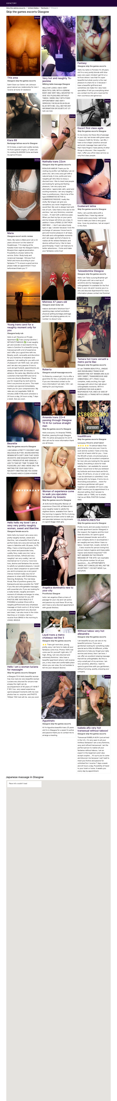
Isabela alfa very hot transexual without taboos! (93, 729)
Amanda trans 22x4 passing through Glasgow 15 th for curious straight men (57, 421)
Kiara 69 (12, 140)
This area (12, 77)
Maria (10, 233)
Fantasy (82, 63)
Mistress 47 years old (54, 301)
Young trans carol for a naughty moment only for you (21, 327)
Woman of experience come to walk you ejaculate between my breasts (58, 494)
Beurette (12, 443)
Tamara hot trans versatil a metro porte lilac (93, 360)
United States (33, 8)
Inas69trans (84, 436)
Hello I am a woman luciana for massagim (22, 668)
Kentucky (45, 8)
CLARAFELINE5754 (89, 520)
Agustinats (48, 720)
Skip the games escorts (15, 8)
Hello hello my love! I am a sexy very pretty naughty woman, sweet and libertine (23, 525)
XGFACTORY (11, 3)
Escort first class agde (90, 128)
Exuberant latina (87, 206)
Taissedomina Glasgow (91, 270)
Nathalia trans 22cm (53, 161)
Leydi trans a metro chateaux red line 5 (53, 636)
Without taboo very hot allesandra (91, 632)
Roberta (47, 369)
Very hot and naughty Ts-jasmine (57, 79)
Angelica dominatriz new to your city (57, 589)
